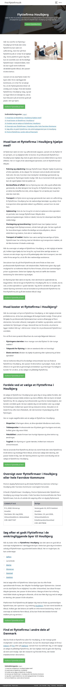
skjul (24, 114)
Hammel (9, 573)
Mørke (8, 565)
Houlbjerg (39, 605)
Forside (36, 685)
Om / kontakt (42, 685)
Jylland (6, 646)
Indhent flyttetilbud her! (33, 24)
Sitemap (53, 685)
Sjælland (24, 646)
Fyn (13, 646)
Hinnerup (10, 569)
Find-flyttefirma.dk (13, 2)
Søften (8, 557)
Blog (49, 685)
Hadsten (9, 577)
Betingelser (60, 685)
